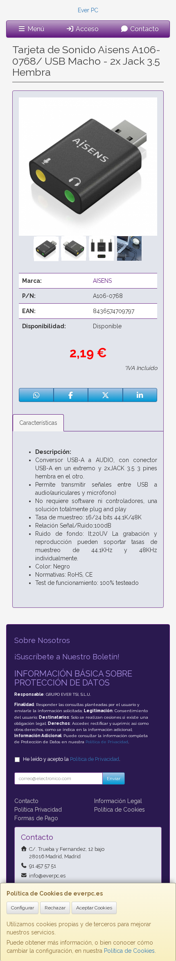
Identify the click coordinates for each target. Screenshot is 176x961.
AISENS (102, 280)
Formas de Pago (36, 818)
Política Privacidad (38, 809)
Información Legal (118, 801)
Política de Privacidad (107, 742)
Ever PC (88, 10)
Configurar (22, 908)
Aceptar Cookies (94, 908)
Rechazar (55, 908)
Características (38, 423)
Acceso (86, 29)
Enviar (113, 778)
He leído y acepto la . (71, 759)
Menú (35, 29)
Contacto (144, 29)
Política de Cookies (129, 950)
